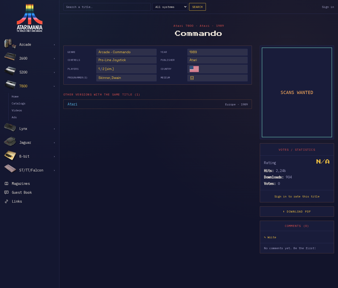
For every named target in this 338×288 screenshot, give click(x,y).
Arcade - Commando (114, 52)
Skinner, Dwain (109, 78)
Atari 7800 (183, 25)
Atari (193, 60)
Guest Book (22, 192)
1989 (193, 52)
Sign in (328, 7)
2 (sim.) (108, 69)
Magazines (21, 183)
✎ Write (270, 237)
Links (17, 201)
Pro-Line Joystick (112, 60)
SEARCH (197, 7)
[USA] (194, 69)
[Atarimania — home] (29, 18)
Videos (17, 110)
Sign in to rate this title (296, 196)
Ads (14, 117)
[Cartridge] (192, 78)
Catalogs (18, 103)
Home (15, 96)
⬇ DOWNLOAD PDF (297, 211)
